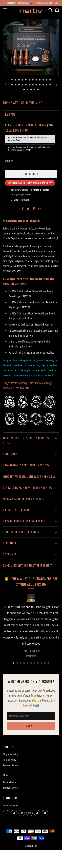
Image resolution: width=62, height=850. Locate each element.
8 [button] (38, 680)
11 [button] (48, 680)
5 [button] (27, 680)
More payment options (31, 193)
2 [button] (17, 680)
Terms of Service (11, 783)
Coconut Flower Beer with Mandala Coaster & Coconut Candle (28, 139)
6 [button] (31, 680)
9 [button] (41, 680)
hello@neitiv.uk (10, 823)
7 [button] (34, 680)
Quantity (9, 161)
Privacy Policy (9, 800)
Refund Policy (9, 777)
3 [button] (20, 680)
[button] (12, 80)
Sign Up (29, 743)
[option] (31, 47)
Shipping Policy (10, 772)
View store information (20, 217)
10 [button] (45, 680)
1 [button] (13, 680)
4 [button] (24, 680)
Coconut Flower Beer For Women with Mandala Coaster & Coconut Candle (29, 148)
